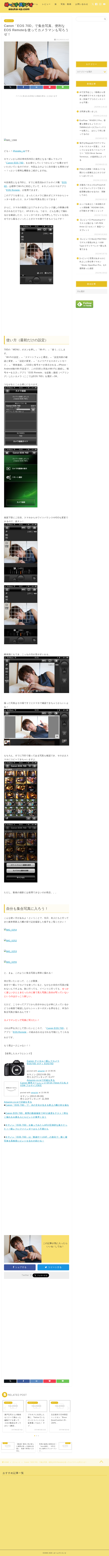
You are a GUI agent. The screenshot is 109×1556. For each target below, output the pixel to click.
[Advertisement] (36, 115)
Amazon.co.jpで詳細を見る (41, 1080)
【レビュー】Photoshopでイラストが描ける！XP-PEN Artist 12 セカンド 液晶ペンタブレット (92, 225)
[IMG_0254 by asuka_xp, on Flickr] (10, 930)
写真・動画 (66, 4)
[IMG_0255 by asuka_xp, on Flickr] (10, 962)
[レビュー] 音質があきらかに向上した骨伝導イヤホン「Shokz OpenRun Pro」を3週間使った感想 (92, 263)
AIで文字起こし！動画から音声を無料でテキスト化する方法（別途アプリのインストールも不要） (92, 97)
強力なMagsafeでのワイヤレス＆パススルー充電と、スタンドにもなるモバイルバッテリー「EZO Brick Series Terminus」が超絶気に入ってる (92, 151)
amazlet (41, 1071)
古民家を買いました (88, 112)
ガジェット (9, 21)
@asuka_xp (19, 151)
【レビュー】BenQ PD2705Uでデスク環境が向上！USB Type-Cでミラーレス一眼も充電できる (92, 244)
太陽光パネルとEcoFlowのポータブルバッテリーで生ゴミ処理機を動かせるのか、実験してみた (92, 190)
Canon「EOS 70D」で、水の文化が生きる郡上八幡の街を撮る (37, 1105)
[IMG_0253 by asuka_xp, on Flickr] (10, 951)
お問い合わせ (81, 4)
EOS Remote (13, 190)
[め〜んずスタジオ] (19, 10)
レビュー (46, 4)
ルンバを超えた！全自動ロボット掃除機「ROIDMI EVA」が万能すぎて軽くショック (92, 207)
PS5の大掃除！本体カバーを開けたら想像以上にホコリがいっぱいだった (92, 172)
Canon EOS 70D (15, 163)
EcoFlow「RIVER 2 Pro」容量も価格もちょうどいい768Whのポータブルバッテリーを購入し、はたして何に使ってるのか (92, 127)
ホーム (35, 4)
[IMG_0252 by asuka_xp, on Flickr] (10, 941)
